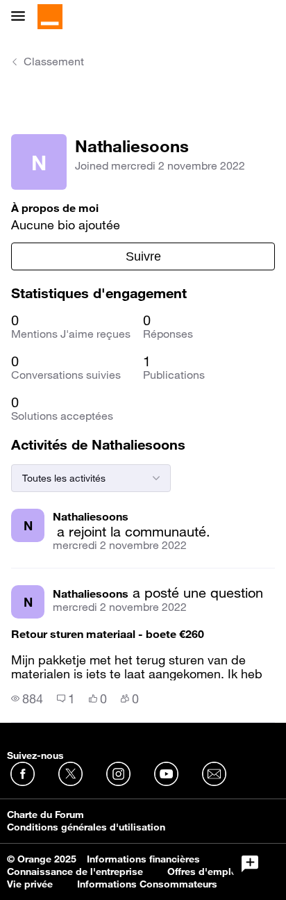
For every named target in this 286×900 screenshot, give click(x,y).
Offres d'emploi (203, 871)
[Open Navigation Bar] (22, 17)
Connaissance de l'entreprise (75, 871)
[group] (27, 698)
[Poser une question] (249, 863)
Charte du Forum (45, 814)
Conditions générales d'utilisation (86, 827)
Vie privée (30, 884)
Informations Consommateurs (147, 884)
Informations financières (143, 859)
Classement (54, 61)
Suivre (143, 256)
